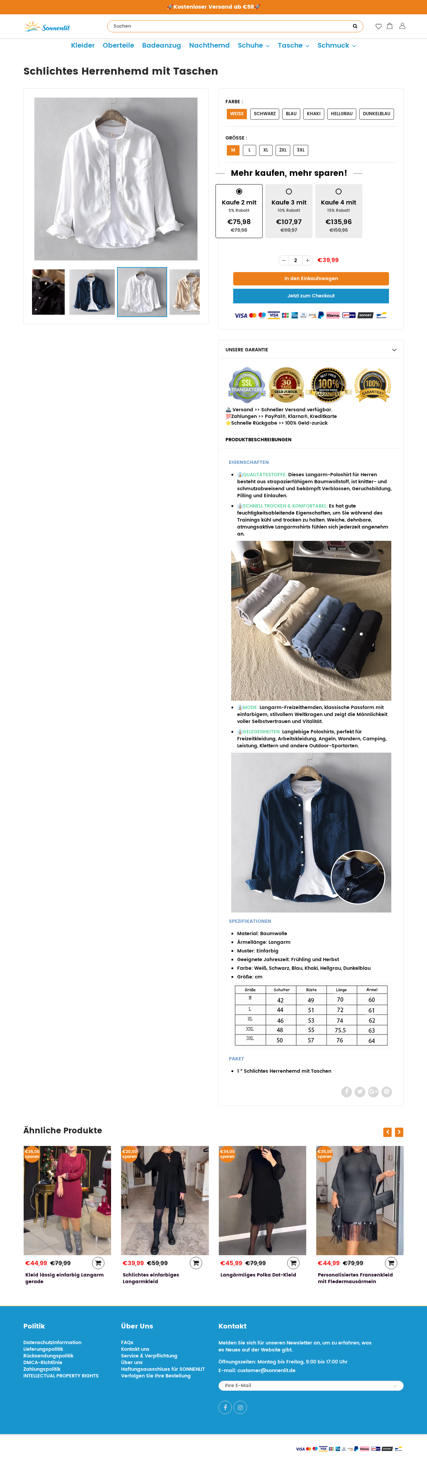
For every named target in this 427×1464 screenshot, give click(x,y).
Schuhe (250, 45)
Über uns (132, 1362)
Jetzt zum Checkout (311, 296)
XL (265, 150)
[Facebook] (225, 1407)
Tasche (290, 45)
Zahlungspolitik (41, 1369)
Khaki (314, 114)
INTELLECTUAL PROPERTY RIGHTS (61, 1376)
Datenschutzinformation (52, 1342)
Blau (291, 114)
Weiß (237, 114)
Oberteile (118, 45)
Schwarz (265, 114)
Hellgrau (342, 114)
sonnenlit (85, 1448)
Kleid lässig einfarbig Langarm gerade (64, 1278)
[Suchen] (355, 26)
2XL (283, 150)
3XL (301, 150)
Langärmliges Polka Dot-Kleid (258, 1275)
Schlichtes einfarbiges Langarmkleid (151, 1278)
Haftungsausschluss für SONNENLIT (163, 1369)
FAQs (127, 1342)
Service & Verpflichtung (149, 1356)
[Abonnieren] (395, 1386)
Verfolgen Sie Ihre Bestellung (156, 1376)
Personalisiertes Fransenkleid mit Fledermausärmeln (355, 1278)
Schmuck (333, 45)
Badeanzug (161, 45)
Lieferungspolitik (43, 1349)
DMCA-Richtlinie (42, 1362)
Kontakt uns (135, 1349)
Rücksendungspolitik (48, 1356)
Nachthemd (209, 45)
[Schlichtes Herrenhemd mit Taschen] (116, 179)
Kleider (83, 45)
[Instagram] (240, 1407)
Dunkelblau (376, 114)
